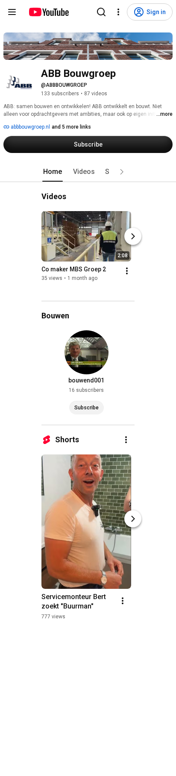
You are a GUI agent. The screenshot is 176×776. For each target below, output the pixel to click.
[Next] (132, 236)
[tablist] (88, 172)
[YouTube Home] (48, 12)
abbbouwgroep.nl (29, 127)
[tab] (52, 172)
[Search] (101, 12)
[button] (121, 172)
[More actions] (126, 270)
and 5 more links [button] (71, 127)
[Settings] (118, 12)
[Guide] (12, 12)
